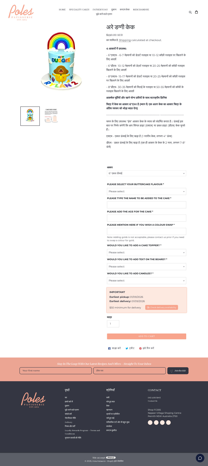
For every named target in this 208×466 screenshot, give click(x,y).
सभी (107, 397)
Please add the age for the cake (129, 211)
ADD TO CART (146, 336)
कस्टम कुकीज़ (111, 430)
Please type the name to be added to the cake (138, 198)
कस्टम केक (69, 442)
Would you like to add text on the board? (136, 259)
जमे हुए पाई (110, 418)
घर (66, 397)
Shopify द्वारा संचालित (115, 461)
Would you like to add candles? (129, 273)
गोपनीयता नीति (70, 418)
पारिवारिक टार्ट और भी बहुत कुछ (117, 422)
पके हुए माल (110, 402)
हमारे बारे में (69, 402)
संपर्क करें (68, 414)
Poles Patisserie (99, 461)
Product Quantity (113, 434)
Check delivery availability (163, 307)
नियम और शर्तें (70, 426)
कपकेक (109, 426)
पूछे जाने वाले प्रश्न (72, 410)
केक (107, 406)
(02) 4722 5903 (154, 397)
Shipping (125, 40)
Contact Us (152, 401)
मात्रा (109, 317)
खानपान (109, 410)
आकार (110, 167)
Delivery (68, 422)
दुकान (67, 406)
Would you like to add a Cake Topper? (133, 245)
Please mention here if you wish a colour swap (140, 224)
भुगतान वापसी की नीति (73, 438)
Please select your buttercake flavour (134, 184)
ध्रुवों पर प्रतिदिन (113, 414)
